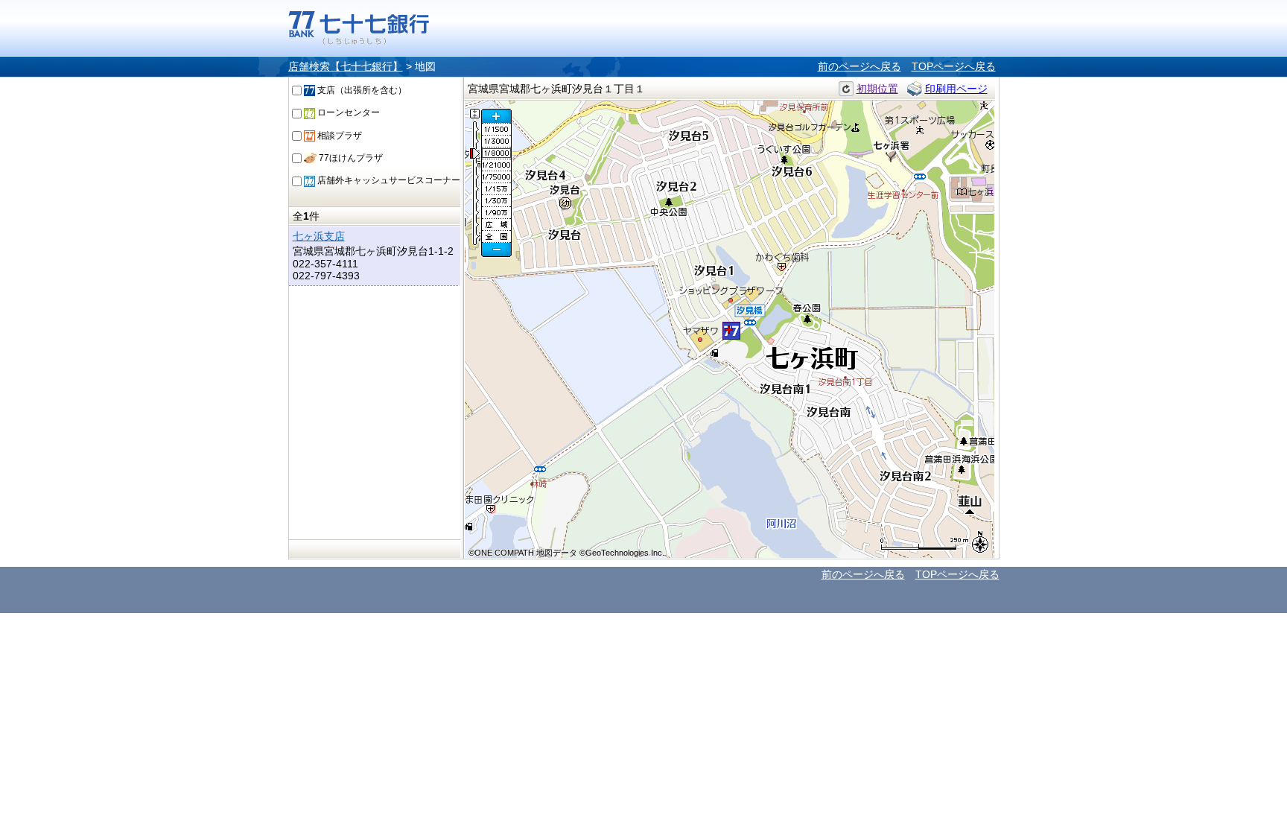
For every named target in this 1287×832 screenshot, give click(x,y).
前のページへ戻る (859, 66)
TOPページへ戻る (954, 66)
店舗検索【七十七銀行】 (345, 66)
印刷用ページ (956, 89)
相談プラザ (338, 135)
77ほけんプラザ (350, 158)
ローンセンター (347, 112)
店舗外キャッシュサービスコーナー (387, 180)
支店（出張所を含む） (361, 90)
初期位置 (877, 89)
